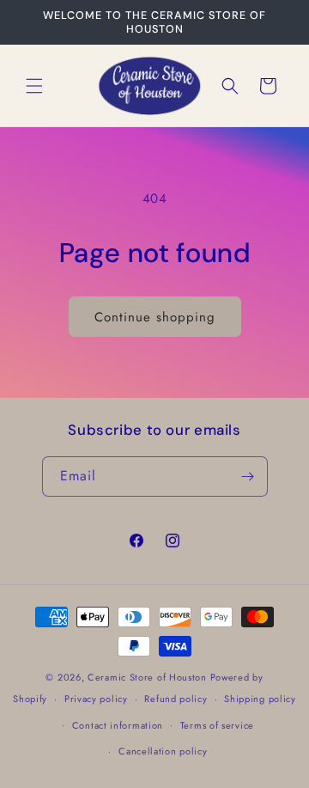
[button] (34, 86)
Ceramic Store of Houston (147, 677)
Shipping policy (260, 699)
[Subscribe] (248, 476)
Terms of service (217, 725)
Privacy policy (96, 699)
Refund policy (175, 699)
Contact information (117, 725)
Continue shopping (154, 317)
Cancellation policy (162, 751)
